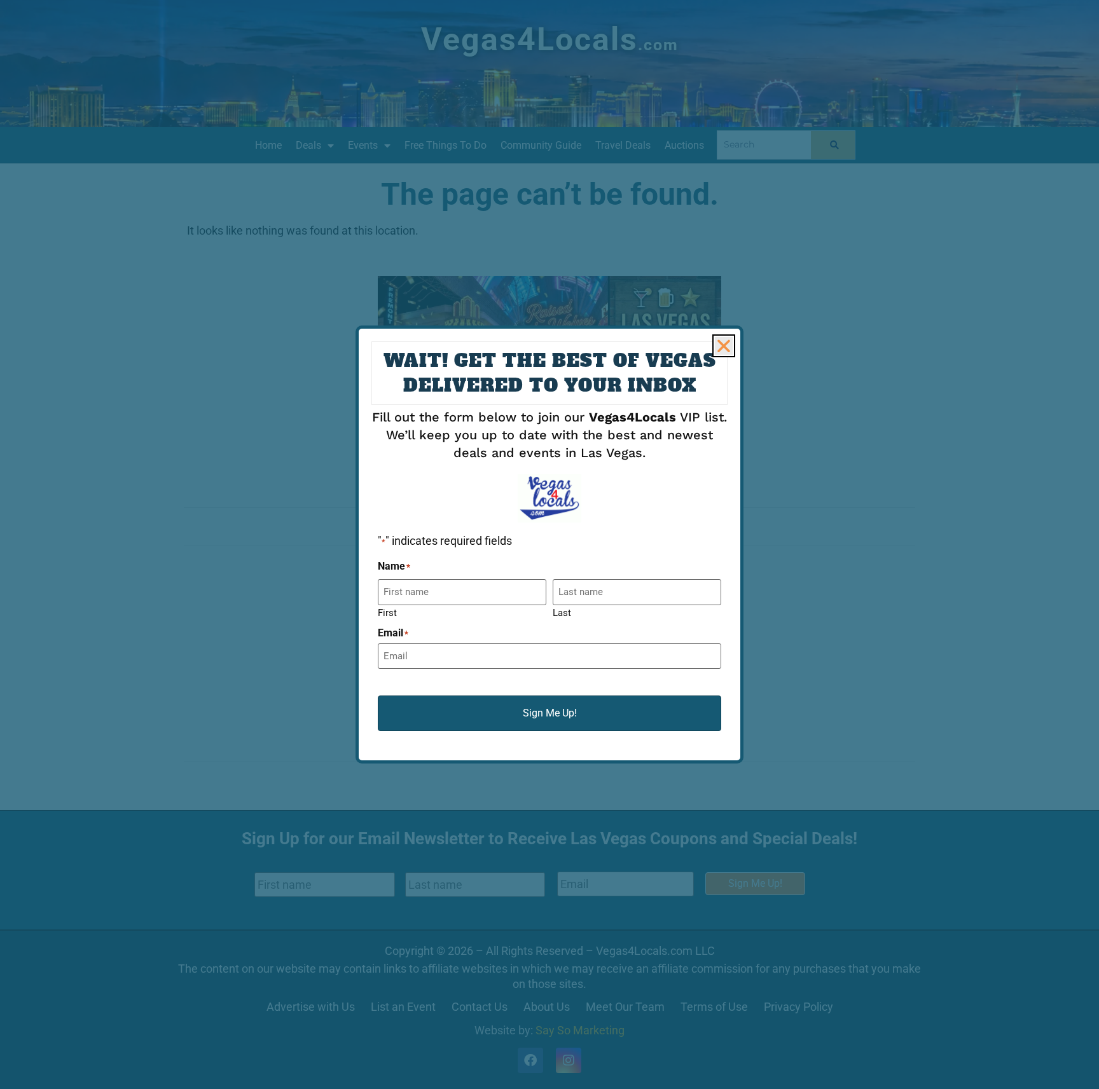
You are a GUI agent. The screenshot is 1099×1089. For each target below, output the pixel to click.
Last (562, 612)
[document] (549, 544)
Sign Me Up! (550, 713)
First (387, 612)
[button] (724, 346)
